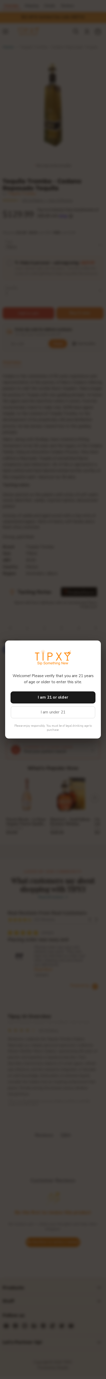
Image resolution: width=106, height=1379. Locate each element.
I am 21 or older (53, 697)
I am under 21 (53, 712)
